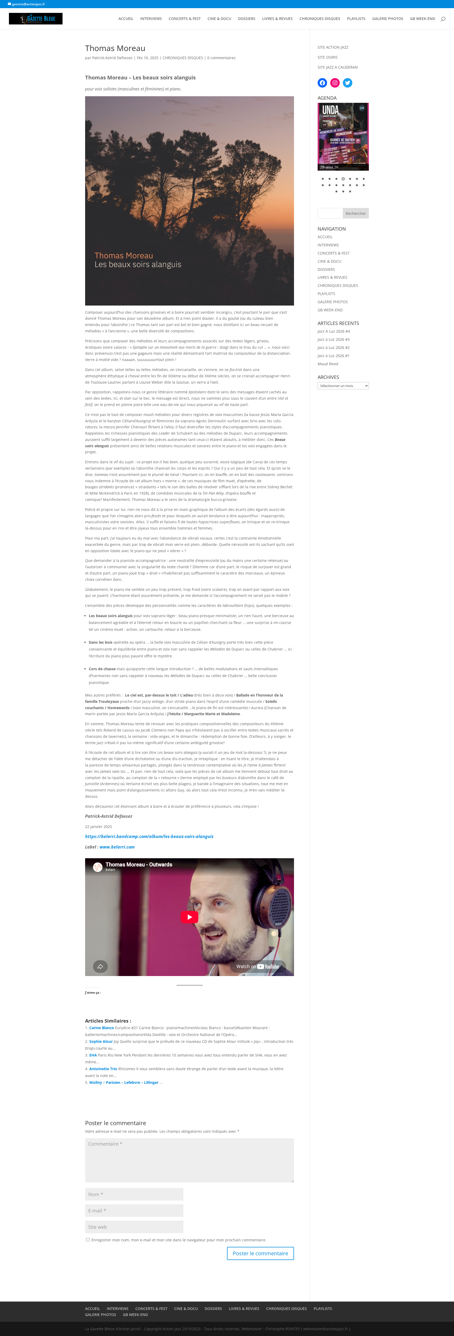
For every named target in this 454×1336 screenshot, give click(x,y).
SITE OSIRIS (328, 57)
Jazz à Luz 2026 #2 (334, 347)
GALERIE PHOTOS (387, 19)
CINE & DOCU (219, 19)
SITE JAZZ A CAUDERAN (338, 67)
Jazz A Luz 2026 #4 (334, 331)
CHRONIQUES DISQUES (320, 19)
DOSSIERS (246, 19)
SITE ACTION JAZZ (333, 47)
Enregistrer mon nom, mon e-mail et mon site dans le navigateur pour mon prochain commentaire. (178, 1239)
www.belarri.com (117, 847)
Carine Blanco (101, 1027)
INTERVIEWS (151, 19)
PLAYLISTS (356, 19)
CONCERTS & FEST (185, 19)
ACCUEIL (125, 19)
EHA (93, 1055)
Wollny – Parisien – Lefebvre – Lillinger (123, 1082)
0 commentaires (221, 57)
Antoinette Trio (103, 1068)
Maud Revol (328, 363)
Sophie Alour (101, 1041)
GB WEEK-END (422, 19)
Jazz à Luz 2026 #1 (334, 355)
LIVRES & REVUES (277, 19)
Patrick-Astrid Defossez (112, 57)
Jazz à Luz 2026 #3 (334, 339)
